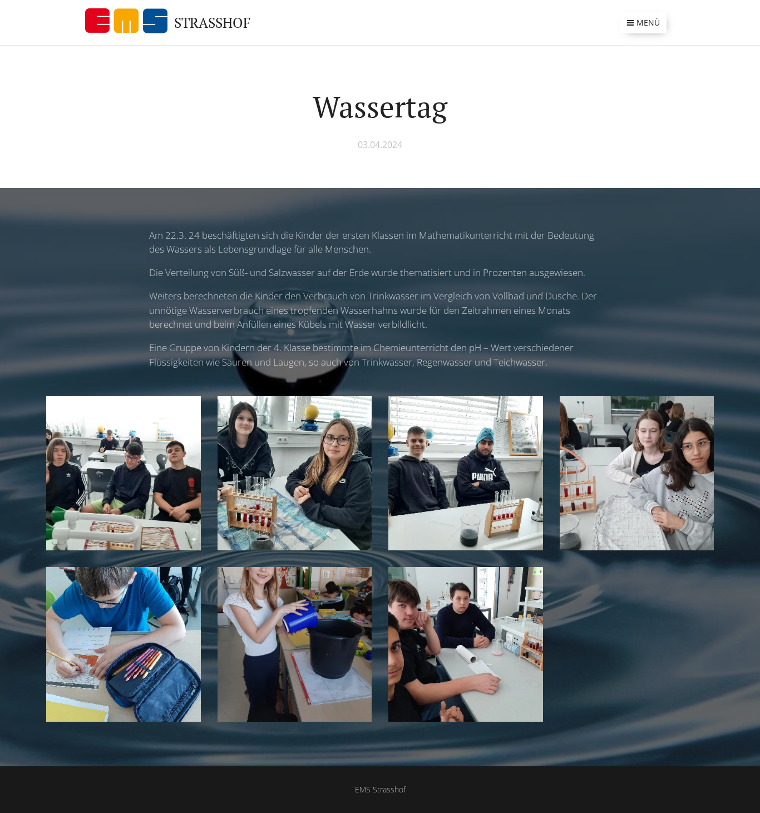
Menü (648, 22)
